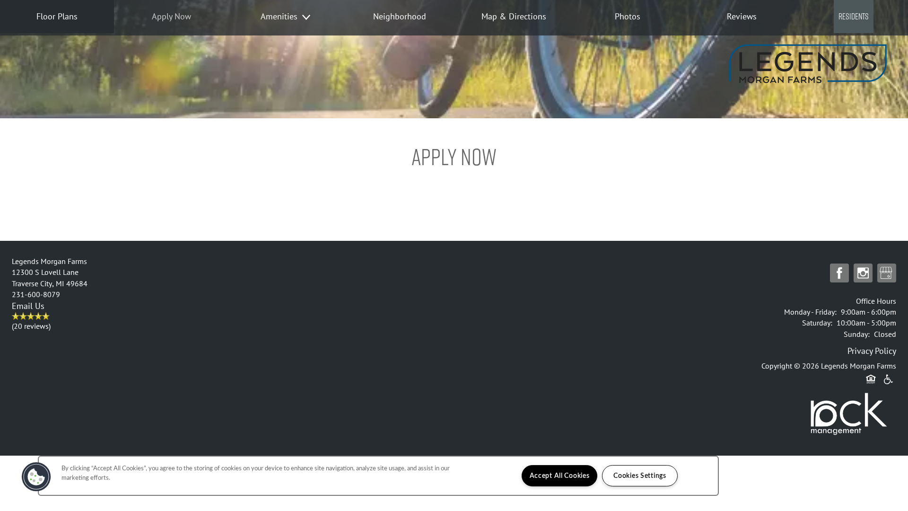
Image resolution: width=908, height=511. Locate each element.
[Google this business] (886, 273)
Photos (627, 16)
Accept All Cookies (560, 475)
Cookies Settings (639, 475)
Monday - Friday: (810, 312)
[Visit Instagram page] (863, 273)
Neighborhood (399, 16)
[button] (853, 30)
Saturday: (817, 322)
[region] (378, 476)
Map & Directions (513, 16)
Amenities (279, 16)
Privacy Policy (871, 350)
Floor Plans (57, 16)
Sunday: (857, 334)
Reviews (742, 16)
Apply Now (171, 16)
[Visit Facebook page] (839, 273)
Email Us (28, 305)
